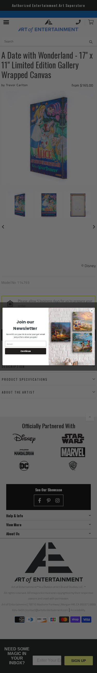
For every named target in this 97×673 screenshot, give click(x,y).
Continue (25, 351)
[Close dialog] (91, 311)
